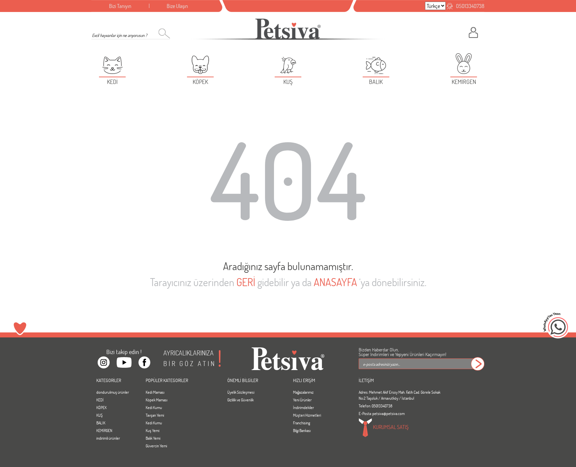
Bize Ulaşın (177, 5)
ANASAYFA (335, 282)
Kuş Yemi (152, 430)
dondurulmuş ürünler (112, 392)
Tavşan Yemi (155, 415)
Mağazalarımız (303, 392)
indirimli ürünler (108, 438)
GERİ (245, 282)
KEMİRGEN (104, 430)
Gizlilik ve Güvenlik (240, 399)
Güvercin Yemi (156, 445)
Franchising (301, 422)
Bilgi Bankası (302, 430)
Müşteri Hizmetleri (307, 415)
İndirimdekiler (303, 407)
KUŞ (99, 415)
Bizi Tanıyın (120, 5)
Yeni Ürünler (302, 399)
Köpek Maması (156, 399)
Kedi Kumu (154, 407)
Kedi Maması (155, 392)
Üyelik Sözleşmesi (240, 392)
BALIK (100, 422)
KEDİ (100, 399)
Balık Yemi (153, 438)
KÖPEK (101, 407)
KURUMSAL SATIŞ (390, 426)
